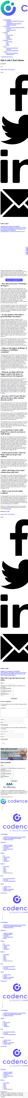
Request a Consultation (8, 889)
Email (2, 722)
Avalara (5, 858)
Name (2, 719)
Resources (3, 863)
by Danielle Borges (5, 231)
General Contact (7, 886)
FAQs (4, 870)
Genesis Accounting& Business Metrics (8, 845)
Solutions (2, 853)
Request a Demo (7, 890)
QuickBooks (6, 861)
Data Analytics (6, 857)
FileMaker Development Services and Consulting (14, 837)
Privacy (5, 871)
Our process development (9, 878)
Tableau (5, 859)
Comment (3, 707)
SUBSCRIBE (14, 698)
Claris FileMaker (4, 834)
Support (5, 887)
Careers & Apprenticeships (9, 881)
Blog (4, 867)
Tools (4, 869)
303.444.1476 (4, 892)
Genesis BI (5, 847)
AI (4, 855)
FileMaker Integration (8, 839)
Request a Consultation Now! (14, 280)
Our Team (5, 879)
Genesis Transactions (8, 849)
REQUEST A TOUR (5, 759)
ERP (5, 390)
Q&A (6, 69)
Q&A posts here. (7, 508)
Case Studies (6, 866)
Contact (2, 883)
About (2, 875)
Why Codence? (11, 69)
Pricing (5, 850)
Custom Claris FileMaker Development (12, 838)
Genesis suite (3, 842)
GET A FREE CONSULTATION (18, 759)
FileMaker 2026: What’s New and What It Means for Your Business (13, 229)
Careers (2, 69)
